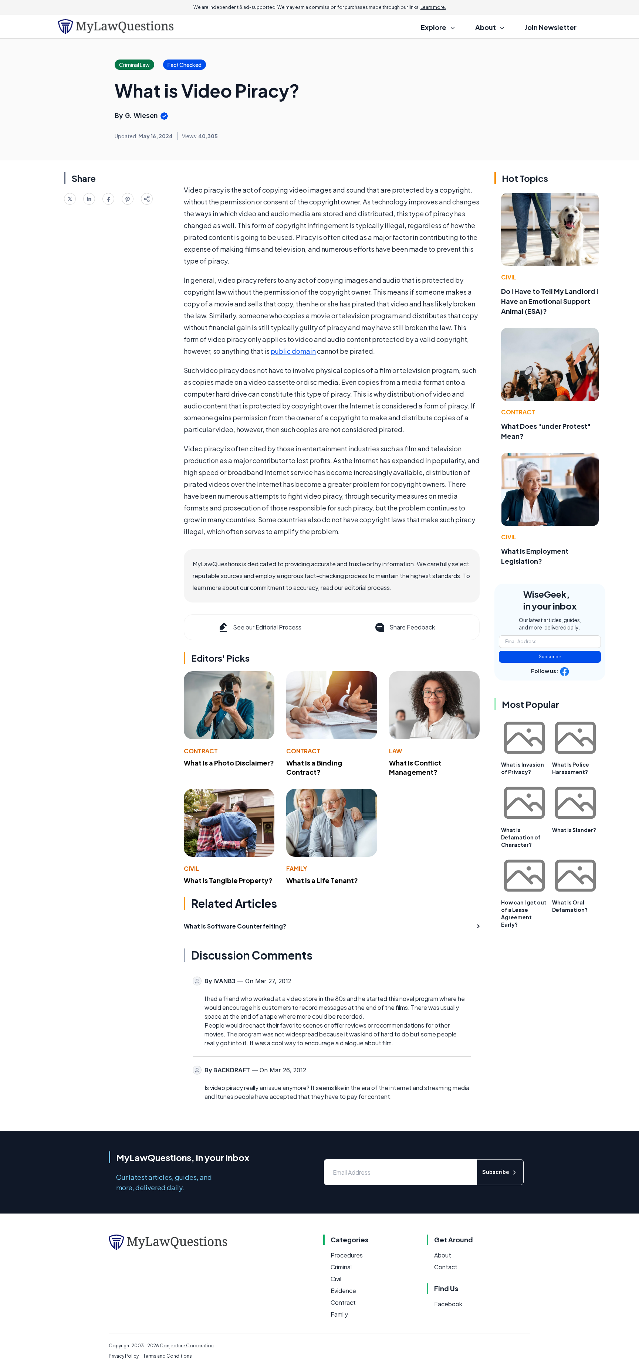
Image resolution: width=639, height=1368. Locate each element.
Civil (191, 868)
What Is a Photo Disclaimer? (229, 762)
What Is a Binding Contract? (314, 767)
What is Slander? (574, 829)
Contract (201, 751)
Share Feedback (412, 627)
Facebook (448, 1304)
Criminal (341, 1267)
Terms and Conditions (167, 1356)
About (442, 1255)
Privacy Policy (124, 1356)
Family (296, 868)
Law (395, 751)
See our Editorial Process (267, 627)
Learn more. (433, 7)
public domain (293, 351)
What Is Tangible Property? (228, 880)
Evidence (343, 1290)
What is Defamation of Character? (521, 837)
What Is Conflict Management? (415, 767)
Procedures (347, 1255)
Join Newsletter (551, 27)
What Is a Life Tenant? (322, 880)
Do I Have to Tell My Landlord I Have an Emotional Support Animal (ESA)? (549, 301)
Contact (445, 1267)
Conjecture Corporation (187, 1345)
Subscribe (550, 656)
